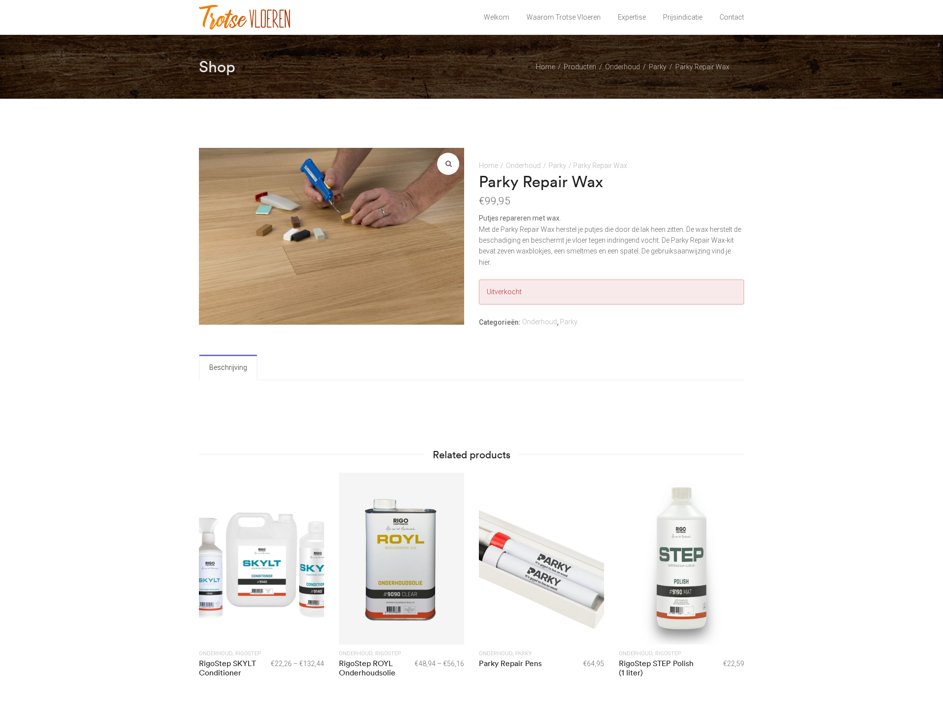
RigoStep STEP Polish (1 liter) (656, 667)
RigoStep (248, 653)
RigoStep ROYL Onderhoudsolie (367, 667)
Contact (732, 17)
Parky (557, 165)
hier (484, 262)
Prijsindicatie (682, 17)
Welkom (496, 17)
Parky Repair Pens (510, 663)
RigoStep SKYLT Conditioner (227, 667)
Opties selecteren (261, 558)
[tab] (228, 367)
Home (488, 165)
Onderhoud (523, 165)
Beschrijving (228, 367)
